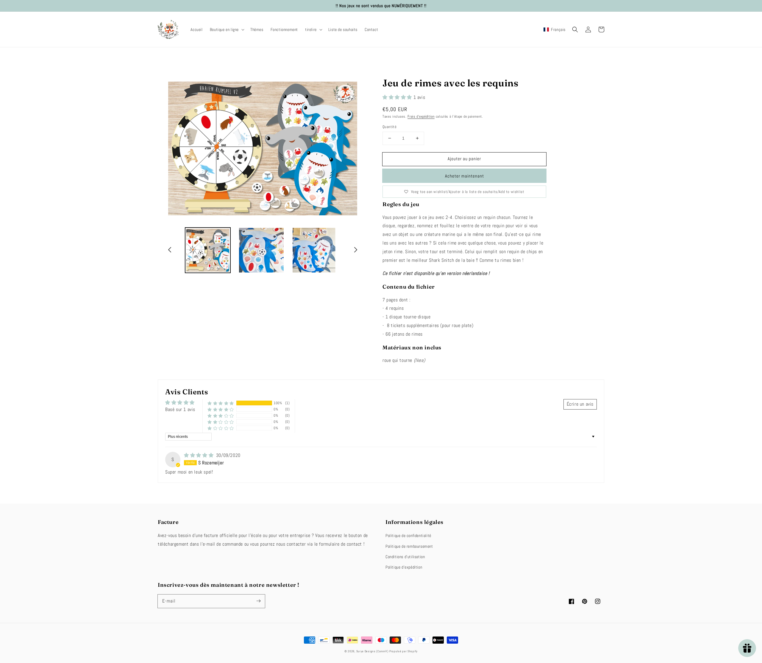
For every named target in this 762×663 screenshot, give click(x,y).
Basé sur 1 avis (180, 409)
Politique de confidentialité (408, 535)
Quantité (389, 126)
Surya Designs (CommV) (372, 651)
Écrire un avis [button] (580, 404)
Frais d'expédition (421, 116)
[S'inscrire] (258, 601)
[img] (199, 455)
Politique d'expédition (403, 567)
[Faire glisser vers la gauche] (170, 250)
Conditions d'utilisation (405, 556)
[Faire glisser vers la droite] (355, 250)
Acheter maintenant (464, 176)
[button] (226, 29)
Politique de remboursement (409, 546)
